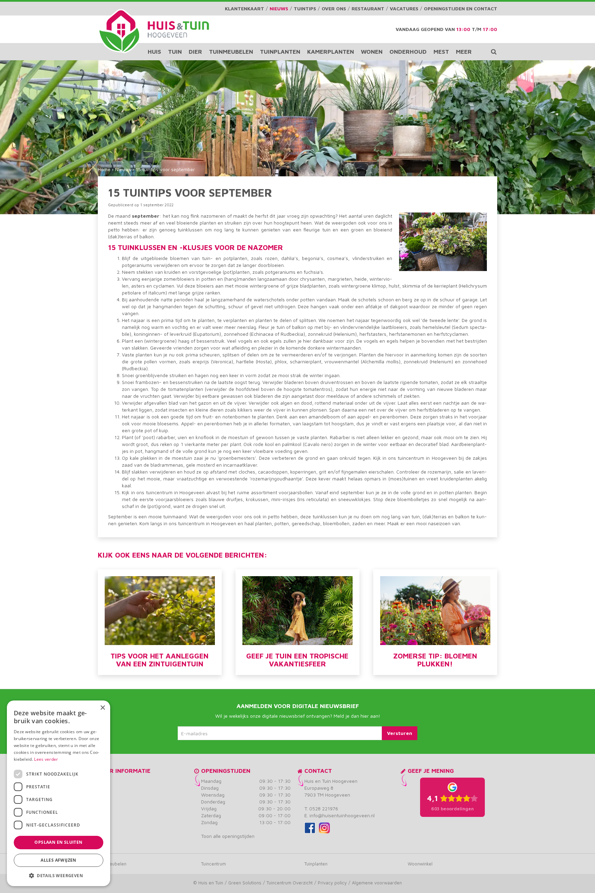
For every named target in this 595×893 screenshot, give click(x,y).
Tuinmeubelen (112, 863)
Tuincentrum (213, 863)
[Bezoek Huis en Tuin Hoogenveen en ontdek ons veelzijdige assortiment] (119, 31)
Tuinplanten (315, 863)
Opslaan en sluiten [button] (58, 842)
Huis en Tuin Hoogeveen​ (330, 781)
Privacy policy (332, 882)
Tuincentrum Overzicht (290, 882)
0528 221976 (323, 808)
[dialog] (58, 793)
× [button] (102, 707)
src (493, 51)
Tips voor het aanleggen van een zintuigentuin (160, 660)
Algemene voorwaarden (377, 882)
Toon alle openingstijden (227, 836)
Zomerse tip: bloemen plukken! (435, 660)
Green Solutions (244, 882)
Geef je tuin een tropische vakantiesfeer (297, 660)
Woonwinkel (420, 863)
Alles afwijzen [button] (58, 860)
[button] (58, 875)
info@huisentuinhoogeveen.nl (342, 815)
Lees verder (46, 759)
